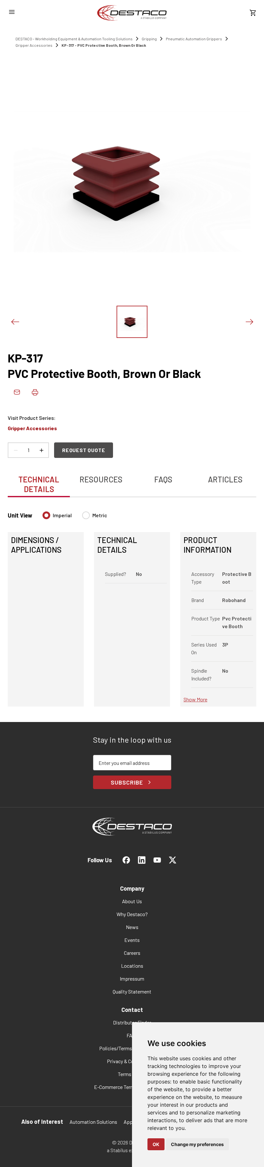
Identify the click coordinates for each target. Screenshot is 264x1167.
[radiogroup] (74, 517)
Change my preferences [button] (197, 1144)
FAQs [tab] (163, 479)
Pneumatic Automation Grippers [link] (194, 38)
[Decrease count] (15, 450)
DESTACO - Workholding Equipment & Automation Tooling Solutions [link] (74, 38)
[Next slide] (249, 322)
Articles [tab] (225, 479)
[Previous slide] (14, 322)
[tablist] (132, 480)
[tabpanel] (132, 605)
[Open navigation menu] (11, 12)
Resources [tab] (101, 479)
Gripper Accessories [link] (33, 45)
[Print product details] (35, 392)
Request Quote (83, 450)
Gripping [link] (149, 38)
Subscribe (127, 782)
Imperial (62, 515)
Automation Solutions (93, 1122)
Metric (99, 515)
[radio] (46, 515)
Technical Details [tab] (38, 484)
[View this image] (132, 322)
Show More (195, 699)
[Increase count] (41, 450)
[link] (132, 13)
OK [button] (156, 1144)
